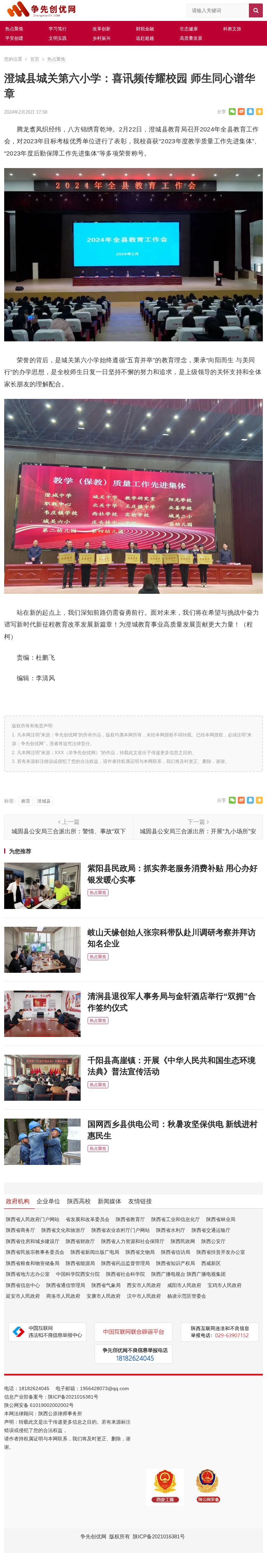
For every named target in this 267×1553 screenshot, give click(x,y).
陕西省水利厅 (170, 1230)
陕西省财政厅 (80, 1241)
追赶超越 (145, 38)
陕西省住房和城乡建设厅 (32, 1241)
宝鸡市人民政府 (225, 1285)
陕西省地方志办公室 (28, 1274)
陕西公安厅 (213, 1241)
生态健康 (189, 28)
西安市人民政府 (144, 1285)
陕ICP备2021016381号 (73, 1397)
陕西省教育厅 (130, 1219)
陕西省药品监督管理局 (125, 1263)
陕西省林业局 (220, 1219)
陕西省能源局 (80, 1263)
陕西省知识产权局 (175, 1263)
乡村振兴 (101, 38)
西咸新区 (211, 1263)
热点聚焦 (14, 28)
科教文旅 (232, 28)
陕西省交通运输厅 (211, 1230)
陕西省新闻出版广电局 (95, 1252)
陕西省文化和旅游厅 (63, 1230)
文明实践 (58, 38)
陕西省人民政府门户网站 (32, 1219)
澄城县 (44, 801)
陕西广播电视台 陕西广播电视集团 (188, 1274)
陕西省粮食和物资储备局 (32, 1263)
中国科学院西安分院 (78, 1274)
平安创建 (14, 38)
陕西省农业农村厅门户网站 (120, 1230)
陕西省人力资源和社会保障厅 (132, 1241)
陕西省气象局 (106, 1285)
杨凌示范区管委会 (186, 1296)
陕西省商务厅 (20, 1230)
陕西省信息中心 (23, 1285)
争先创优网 (93, 1536)
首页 (34, 59)
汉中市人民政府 (144, 1296)
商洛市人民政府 (63, 1296)
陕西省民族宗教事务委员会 (35, 1252)
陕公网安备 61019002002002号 (39, 1405)
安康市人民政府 (104, 1296)
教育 (25, 801)
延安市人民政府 (23, 1296)
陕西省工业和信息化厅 (175, 1219)
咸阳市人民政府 (184, 1285)
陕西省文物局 (140, 1252)
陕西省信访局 (175, 1252)
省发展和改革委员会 (88, 1219)
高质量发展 (191, 38)
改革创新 (101, 28)
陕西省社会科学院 (125, 1274)
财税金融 (145, 28)
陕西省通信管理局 (65, 1285)
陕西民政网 (183, 1241)
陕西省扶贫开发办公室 (220, 1252)
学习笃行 (58, 28)
